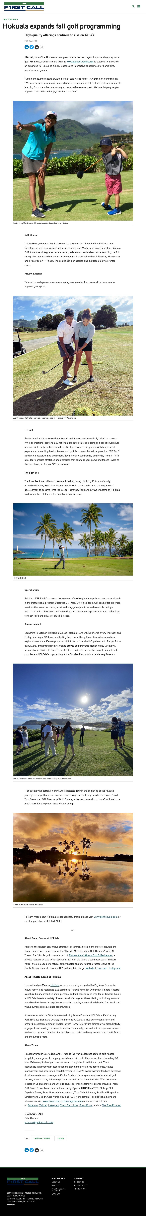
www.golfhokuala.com (105, 917)
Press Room (85, 1105)
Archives (56, 1194)
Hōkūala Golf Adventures (80, 61)
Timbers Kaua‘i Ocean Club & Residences (90, 955)
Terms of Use (80, 1189)
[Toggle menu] (139, 6)
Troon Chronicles (69, 1105)
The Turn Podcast (111, 1105)
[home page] (24, 6)
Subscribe (79, 1182)
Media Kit (56, 1186)
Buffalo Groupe (16, 1202)
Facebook (102, 968)
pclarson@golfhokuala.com (39, 1122)
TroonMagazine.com (72, 1101)
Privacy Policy (81, 1186)
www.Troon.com (51, 1101)
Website (90, 968)
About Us (56, 1182)
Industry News (10, 20)
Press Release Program (59, 1190)
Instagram (114, 968)
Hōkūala (54, 985)
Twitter (43, 1105)
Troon (60, 1138)
